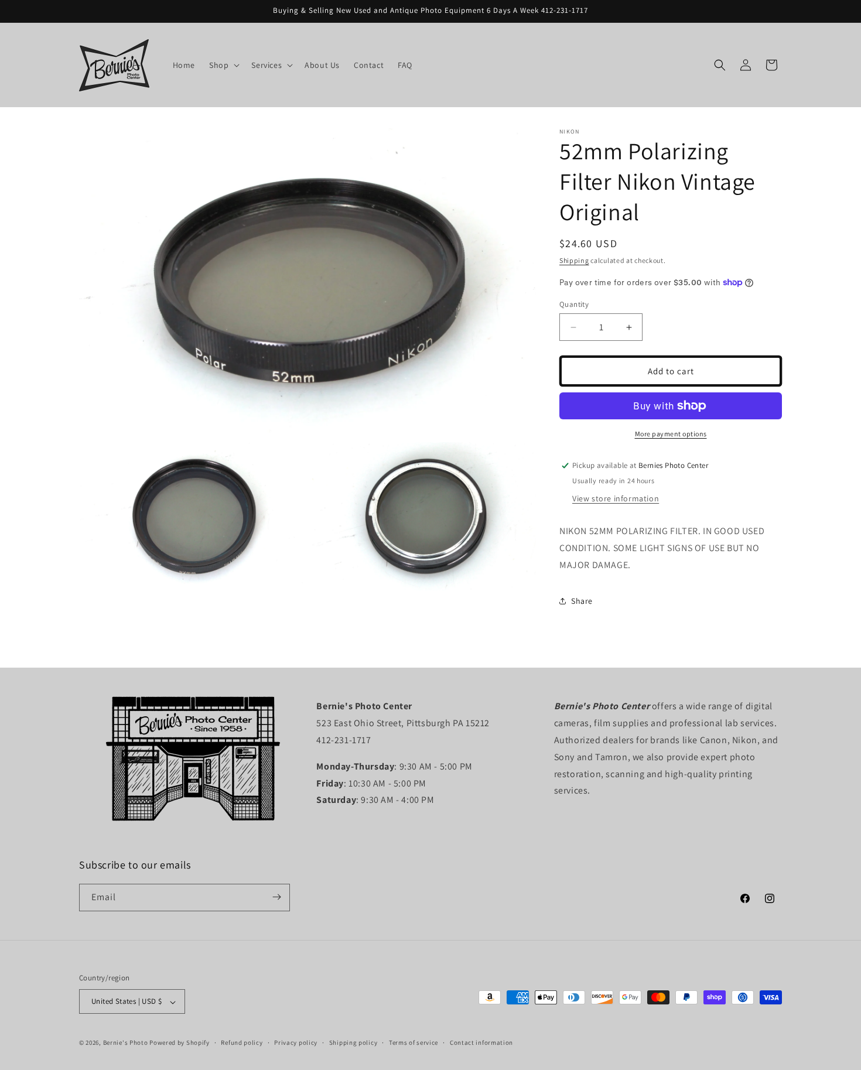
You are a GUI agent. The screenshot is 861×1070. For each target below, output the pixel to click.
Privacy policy (295, 1042)
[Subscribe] (276, 897)
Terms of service (413, 1042)
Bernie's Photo (125, 1043)
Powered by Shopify (179, 1043)
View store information (615, 498)
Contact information (481, 1042)
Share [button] (582, 601)
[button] (223, 65)
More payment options (671, 433)
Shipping (574, 260)
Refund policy (241, 1042)
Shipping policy (353, 1042)
